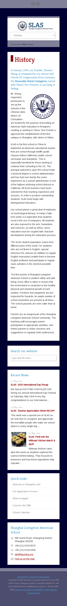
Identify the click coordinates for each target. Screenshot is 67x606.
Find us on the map (25, 559)
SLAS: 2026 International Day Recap (29, 384)
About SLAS (22, 577)
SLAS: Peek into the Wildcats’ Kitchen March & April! (42, 440)
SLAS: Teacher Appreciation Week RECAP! (33, 410)
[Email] (33, 4)
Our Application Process (25, 491)
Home (24, 44)
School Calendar (21, 512)
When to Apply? (21, 498)
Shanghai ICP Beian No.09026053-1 (29, 590)
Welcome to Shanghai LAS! (26, 484)
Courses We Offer (22, 505)
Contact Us (33, 577)
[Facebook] (38, 4)
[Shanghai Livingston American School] (35, 30)
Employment (44, 577)
